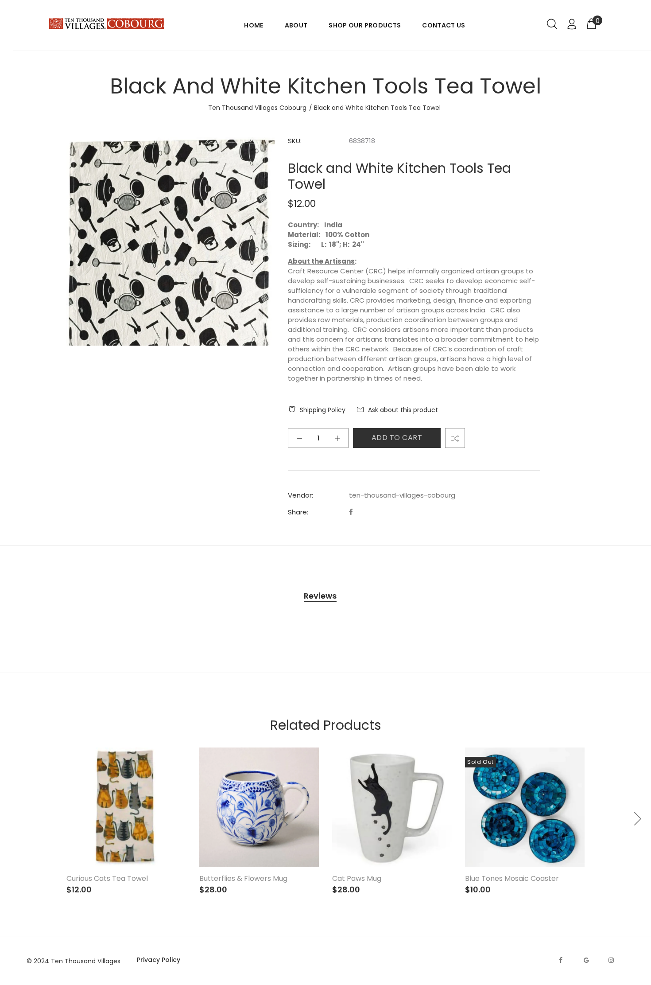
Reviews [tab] (320, 595)
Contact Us (443, 25)
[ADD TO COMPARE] (455, 438)
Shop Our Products (365, 25)
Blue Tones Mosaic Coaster (512, 878)
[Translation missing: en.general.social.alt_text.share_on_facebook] (351, 512)
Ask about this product (403, 409)
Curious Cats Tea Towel (107, 878)
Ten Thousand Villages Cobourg (257, 107)
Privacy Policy (158, 959)
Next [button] (637, 819)
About (296, 25)
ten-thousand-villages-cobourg (402, 495)
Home (253, 25)
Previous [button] (285, 819)
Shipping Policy (322, 409)
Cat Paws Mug (356, 878)
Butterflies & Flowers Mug (243, 878)
